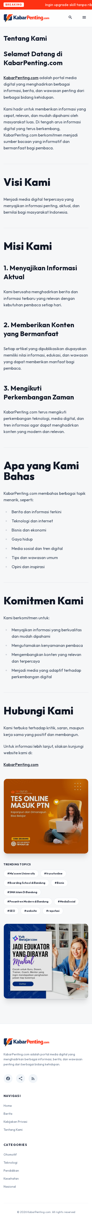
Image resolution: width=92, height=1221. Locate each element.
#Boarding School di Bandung (26, 882)
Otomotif (10, 1155)
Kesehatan (11, 1179)
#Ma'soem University (21, 873)
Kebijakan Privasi (15, 1122)
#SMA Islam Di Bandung (22, 892)
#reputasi (52, 910)
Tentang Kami (13, 1130)
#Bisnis (59, 882)
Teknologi (10, 1163)
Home (8, 1106)
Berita (8, 1114)
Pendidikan (11, 1171)
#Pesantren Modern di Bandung (27, 901)
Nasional (10, 1187)
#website (30, 910)
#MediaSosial (66, 901)
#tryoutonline (53, 873)
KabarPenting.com (21, 77)
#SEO (11, 910)
